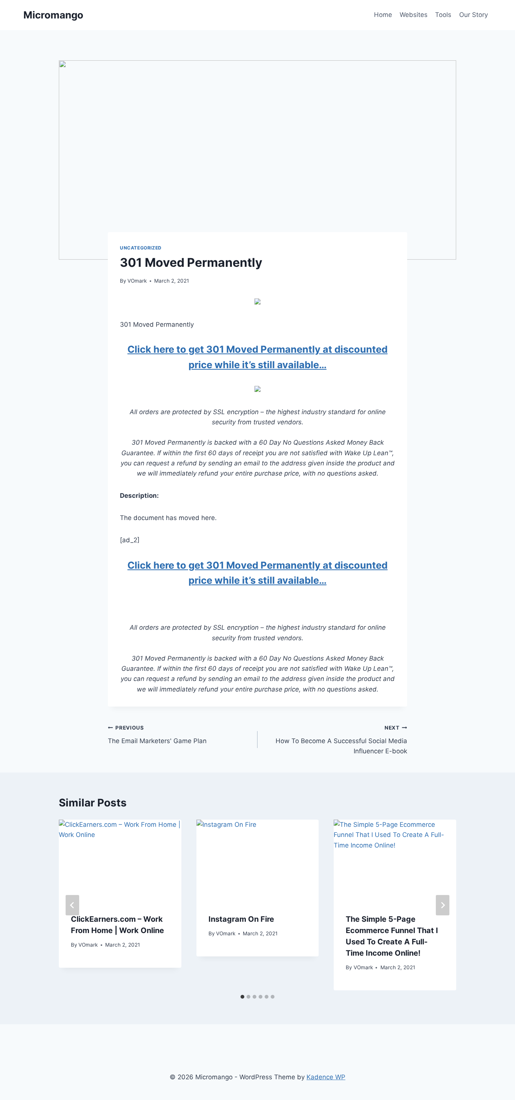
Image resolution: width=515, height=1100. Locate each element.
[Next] (442, 905)
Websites (414, 14)
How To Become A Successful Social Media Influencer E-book (341, 740)
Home (383, 14)
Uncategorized (141, 248)
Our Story (473, 14)
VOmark (137, 281)
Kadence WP (326, 1077)
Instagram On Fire (241, 919)
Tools (443, 14)
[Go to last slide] (72, 905)
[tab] (242, 997)
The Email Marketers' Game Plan (157, 735)
